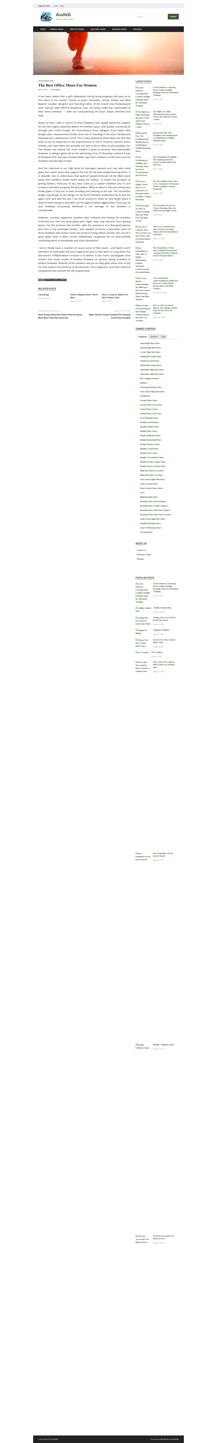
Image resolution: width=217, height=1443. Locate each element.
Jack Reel (56, 90)
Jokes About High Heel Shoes (152, 479)
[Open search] (177, 29)
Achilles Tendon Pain (162, 608)
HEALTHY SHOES (77, 29)
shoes (56, 280)
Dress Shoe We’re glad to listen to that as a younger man (164, 664)
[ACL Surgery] (142, 652)
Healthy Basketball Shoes (150, 440)
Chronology (43, 294)
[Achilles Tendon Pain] (143, 608)
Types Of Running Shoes (150, 528)
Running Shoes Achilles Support (154, 506)
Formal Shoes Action (149, 409)
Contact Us (141, 550)
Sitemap (140, 559)
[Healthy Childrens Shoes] (143, 1045)
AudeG (63, 14)
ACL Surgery (157, 652)
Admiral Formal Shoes (149, 361)
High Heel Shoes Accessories (152, 471)
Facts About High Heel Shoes (152, 392)
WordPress (164, 1439)
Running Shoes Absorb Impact (153, 501)
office (49, 280)
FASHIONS (137, 29)
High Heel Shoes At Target (151, 475)
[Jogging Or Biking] (143, 630)
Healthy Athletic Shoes (149, 427)
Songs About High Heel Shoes (152, 519)
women (63, 280)
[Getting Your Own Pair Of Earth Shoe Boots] (143, 618)
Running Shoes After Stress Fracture (155, 514)
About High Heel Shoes (150, 343)
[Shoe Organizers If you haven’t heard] (143, 854)
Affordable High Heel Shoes (152, 370)
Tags (163, 337)
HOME (43, 29)
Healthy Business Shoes (150, 444)
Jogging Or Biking (161, 630)
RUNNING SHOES (119, 29)
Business (143, 383)
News (142, 493)
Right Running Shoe (148, 497)
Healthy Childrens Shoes (163, 1045)
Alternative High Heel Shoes (152, 374)
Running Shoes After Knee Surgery (155, 510)
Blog (62, 6)
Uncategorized (146, 532)
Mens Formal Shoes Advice (151, 488)
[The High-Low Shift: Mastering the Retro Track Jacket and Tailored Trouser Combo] (143, 112)
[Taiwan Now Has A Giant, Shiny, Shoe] (143, 640)
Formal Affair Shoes (148, 400)
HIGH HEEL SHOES (98, 29)
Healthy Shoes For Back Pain (152, 466)
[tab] (142, 336)
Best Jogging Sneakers (149, 378)
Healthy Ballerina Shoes (150, 435)
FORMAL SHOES (56, 29)
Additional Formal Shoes (150, 356)
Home (56, 6)
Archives (154, 337)
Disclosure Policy (144, 555)
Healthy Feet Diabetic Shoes (152, 457)
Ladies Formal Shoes (149, 484)
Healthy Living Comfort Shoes (153, 462)
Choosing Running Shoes (150, 387)
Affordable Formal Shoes (150, 365)
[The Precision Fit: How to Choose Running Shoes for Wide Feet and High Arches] (143, 206)
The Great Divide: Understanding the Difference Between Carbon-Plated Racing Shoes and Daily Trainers (165, 283)
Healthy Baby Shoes (148, 431)
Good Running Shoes (149, 418)
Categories (142, 337)
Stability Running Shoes (150, 523)
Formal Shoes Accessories (151, 405)
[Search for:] (157, 16)
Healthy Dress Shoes (46, 81)
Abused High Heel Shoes (150, 348)
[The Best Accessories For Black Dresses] (143, 1236)
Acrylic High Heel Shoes (150, 352)
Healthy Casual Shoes (149, 449)
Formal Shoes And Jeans (150, 414)
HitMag (175, 1439)
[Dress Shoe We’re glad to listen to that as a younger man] (143, 662)
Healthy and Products (149, 422)
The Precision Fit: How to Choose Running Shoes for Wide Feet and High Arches (165, 208)
